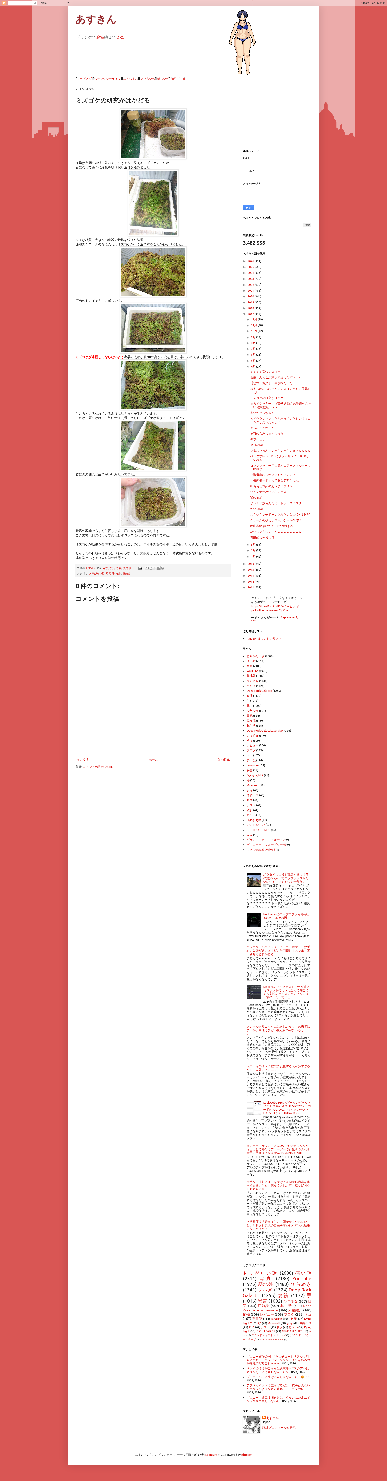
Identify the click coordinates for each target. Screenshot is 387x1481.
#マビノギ (292, 606)
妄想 (250, 770)
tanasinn (252, 765)
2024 (251, 272)
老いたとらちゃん (262, 413)
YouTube (252, 671)
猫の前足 (256, 497)
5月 (253, 360)
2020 (251, 296)
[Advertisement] (153, 723)
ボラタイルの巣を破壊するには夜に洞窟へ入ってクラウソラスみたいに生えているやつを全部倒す (286, 878)
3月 (253, 544)
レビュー (253, 745)
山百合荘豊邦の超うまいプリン (271, 486)
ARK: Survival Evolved (261, 849)
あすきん (96, 19)
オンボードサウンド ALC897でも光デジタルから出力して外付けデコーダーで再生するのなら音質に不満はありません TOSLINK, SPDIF (278, 1149)
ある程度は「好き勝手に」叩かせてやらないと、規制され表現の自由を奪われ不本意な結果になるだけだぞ (278, 1225)
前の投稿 (224, 759)
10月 (254, 331)
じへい (251, 815)
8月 (253, 343)
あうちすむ (130, 78)
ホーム (153, 759)
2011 (251, 587)
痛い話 (251, 661)
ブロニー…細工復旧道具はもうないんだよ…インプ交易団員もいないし (278, 1399)
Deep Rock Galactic (259, 690)
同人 (250, 835)
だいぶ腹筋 (257, 509)
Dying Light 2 (255, 775)
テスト (251, 805)
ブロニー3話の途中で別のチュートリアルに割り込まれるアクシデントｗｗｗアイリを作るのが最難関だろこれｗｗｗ (278, 1360)
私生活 (251, 725)
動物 (250, 800)
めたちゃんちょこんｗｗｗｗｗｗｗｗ (276, 531)
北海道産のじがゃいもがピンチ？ (272, 474)
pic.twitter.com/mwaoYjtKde (269, 610)
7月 (253, 348)
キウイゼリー (259, 439)
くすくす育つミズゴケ (265, 371)
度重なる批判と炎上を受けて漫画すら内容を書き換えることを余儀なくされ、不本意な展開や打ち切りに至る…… (278, 1185)
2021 (251, 290)
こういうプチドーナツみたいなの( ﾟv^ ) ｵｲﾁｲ (280, 514)
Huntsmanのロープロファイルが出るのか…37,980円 (286, 916)
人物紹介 (253, 735)
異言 (250, 705)
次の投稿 (83, 759)
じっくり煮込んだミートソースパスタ (276, 503)
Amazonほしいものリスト (264, 638)
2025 (251, 267)
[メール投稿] (140, 568)
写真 (108, 573)
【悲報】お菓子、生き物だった (271, 383)
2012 (251, 581)
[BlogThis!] (151, 568)
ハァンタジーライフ (107, 78)
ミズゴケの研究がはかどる (268, 398)
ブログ (251, 750)
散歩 (250, 810)
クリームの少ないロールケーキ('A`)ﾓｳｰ (276, 520)
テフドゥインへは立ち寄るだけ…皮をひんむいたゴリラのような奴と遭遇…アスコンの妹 (278, 1387)
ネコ (250, 755)
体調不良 (253, 795)
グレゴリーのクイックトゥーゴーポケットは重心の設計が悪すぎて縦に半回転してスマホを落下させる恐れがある (278, 950)
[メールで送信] (147, 568)
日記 (250, 715)
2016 (251, 563)
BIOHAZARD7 (256, 824)
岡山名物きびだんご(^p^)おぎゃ (271, 526)
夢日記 (251, 760)
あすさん (272, 1418)
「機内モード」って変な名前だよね (274, 480)
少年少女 (253, 710)
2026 (251, 261)
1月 (253, 556)
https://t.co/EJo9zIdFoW (267, 606)
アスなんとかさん (262, 427)
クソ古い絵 (147, 78)
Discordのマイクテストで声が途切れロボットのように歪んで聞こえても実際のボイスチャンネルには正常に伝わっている (286, 992)
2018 (251, 308)
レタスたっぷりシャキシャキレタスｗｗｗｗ (280, 450)
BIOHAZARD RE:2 (258, 830)
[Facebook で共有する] (159, 568)
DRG (120, 37)
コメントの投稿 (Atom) (98, 766)
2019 (251, 302)
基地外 (251, 675)
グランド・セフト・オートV (266, 839)
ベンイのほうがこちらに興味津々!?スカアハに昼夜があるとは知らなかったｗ (278, 1370)
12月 (254, 319)
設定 (250, 790)
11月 (254, 325)
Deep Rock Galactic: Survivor (265, 730)
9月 (253, 337)
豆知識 (126, 573)
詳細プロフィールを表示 (279, 1427)
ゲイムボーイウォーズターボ (266, 844)
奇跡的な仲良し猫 (262, 537)
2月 (253, 550)
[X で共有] (155, 568)
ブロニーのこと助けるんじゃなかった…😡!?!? (278, 1377)
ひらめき (253, 681)
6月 (253, 354)
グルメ (251, 686)
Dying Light (254, 820)
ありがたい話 (97, 573)
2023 (251, 278)
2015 (251, 569)
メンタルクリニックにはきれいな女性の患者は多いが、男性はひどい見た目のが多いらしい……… (278, 1030)
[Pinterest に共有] (162, 568)
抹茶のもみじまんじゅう (266, 433)
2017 (251, 314)
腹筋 (100, 37)
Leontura (211, 1454)
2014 (251, 575)
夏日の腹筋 (257, 445)
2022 (251, 284)
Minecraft (253, 785)
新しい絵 (163, 78)
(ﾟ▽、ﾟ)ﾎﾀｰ (178, 78)
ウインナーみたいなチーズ (268, 491)
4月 (253, 366)
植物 (118, 573)
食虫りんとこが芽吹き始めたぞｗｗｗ (276, 377)
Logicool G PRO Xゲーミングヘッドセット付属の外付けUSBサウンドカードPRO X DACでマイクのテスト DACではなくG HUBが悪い (287, 1108)
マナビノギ (84, 78)
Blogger (246, 1454)
